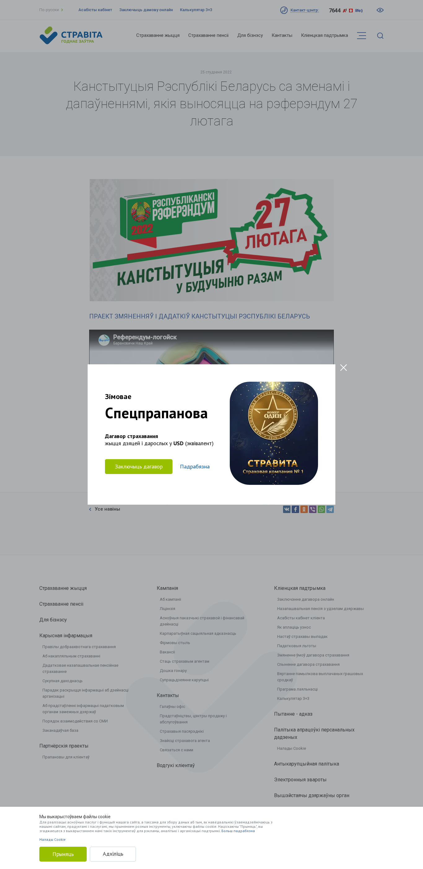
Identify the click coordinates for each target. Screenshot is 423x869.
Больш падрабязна (238, 830)
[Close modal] (343, 367)
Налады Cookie (52, 839)
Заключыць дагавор (139, 466)
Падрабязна (195, 466)
